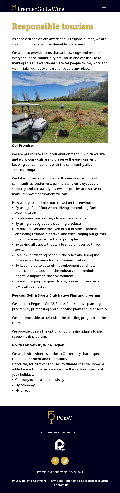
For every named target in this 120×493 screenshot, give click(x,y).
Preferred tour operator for (58, 432)
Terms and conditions (63, 481)
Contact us (61, 485)
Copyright (39, 481)
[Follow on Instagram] (65, 461)
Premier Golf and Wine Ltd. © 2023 (60, 472)
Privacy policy (21, 481)
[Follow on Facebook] (55, 461)
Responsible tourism (94, 481)
